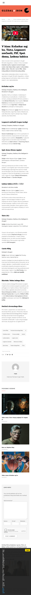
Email (13, 521)
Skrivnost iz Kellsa (18, 341)
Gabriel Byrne (14, 257)
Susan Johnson (10, 255)
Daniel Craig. (18, 130)
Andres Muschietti (11, 224)
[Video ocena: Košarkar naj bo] (15, 462)
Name (5, 521)
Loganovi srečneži (7, 341)
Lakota (23, 334)
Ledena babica (6, 338)
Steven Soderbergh (12, 128)
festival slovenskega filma (14, 313)
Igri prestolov (14, 80)
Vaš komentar (8, 500)
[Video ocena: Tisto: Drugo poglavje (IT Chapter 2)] (15, 404)
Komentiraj (7, 351)
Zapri (27, 550)
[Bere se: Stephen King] (15, 434)
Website (22, 521)
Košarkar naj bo (6, 334)
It (25, 330)
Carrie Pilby (5, 330)
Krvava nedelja (15, 334)
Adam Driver (10, 130)
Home (3, 19)
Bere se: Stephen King (8, 447)
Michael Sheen (14, 160)
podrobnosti (3, 590)
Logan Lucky (15, 338)
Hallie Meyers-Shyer (12, 158)
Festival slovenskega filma (17, 330)
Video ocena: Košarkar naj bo (10, 475)
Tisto (23, 345)
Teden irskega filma (14, 345)
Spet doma (5, 345)
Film (9, 19)
